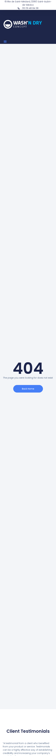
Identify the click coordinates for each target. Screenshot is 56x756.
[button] (5, 41)
